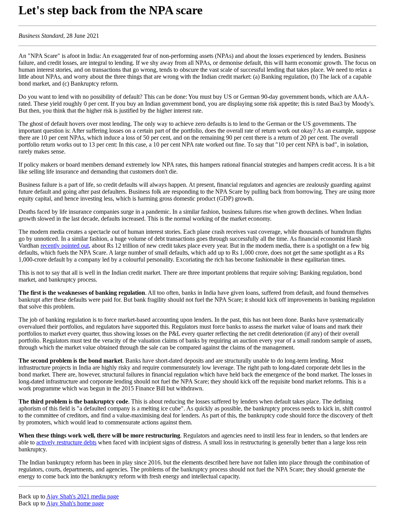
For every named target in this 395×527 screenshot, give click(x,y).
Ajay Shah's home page (75, 503)
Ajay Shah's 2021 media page (82, 496)
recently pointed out (65, 245)
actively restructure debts (66, 442)
